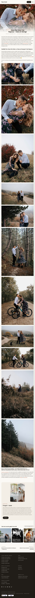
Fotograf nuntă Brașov (5, 560)
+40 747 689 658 (4, 582)
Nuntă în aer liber (21, 560)
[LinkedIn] (5, 587)
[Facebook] (1, 587)
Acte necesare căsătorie (5, 576)
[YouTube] (7, 587)
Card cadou (20, 567)
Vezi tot (28, 526)
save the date (25, 43)
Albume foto (20, 569)
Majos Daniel (4, 2)
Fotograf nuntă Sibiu (4, 561)
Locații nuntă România (4, 577)
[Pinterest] (9, 587)
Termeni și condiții (4, 593)
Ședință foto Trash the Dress (23, 576)
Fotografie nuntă (4, 567)
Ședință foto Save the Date (22, 577)
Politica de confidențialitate (11, 593)
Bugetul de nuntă (21, 557)
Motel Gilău (6, 43)
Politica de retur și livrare (19, 593)
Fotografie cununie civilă (5, 569)
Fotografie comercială (4, 572)
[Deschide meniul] (33, 2)
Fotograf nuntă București (5, 563)
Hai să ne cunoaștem (5, 472)
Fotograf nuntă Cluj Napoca (5, 557)
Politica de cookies (26, 593)
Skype (21, 477)
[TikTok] (11, 587)
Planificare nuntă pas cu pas (22, 558)
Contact (5, 517)
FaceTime (25, 477)
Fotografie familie (4, 570)
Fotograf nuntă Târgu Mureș (5, 558)
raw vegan (31, 56)
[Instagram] (3, 587)
